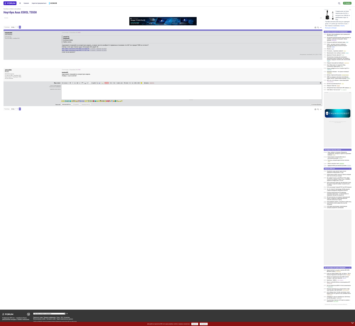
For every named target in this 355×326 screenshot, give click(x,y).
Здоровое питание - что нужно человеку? (338, 71)
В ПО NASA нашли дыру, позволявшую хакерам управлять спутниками (337, 207)
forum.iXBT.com (68, 321)
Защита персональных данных (64, 319)
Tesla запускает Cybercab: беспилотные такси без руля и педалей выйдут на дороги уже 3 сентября (339, 184)
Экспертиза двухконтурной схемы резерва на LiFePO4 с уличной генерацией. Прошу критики (339, 39)
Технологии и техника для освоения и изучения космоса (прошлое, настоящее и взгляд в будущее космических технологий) (338, 58)
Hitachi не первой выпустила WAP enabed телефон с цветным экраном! (338, 277)
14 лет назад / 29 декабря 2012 (71, 32)
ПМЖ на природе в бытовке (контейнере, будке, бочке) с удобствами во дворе (338, 77)
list (114, 83)
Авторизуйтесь (66, 104)
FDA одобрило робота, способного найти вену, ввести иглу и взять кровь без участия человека (339, 203)
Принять (194, 324)
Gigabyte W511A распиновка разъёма (337, 165)
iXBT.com (36, 321)
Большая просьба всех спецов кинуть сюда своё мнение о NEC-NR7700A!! (338, 289)
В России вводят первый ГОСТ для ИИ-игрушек (339, 187)
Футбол (329, 49)
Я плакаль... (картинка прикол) (335, 51)
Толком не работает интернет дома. (336, 42)
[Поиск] (339, 3)
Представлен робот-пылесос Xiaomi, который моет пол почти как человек (339, 175)
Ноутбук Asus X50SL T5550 (20, 12)
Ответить (318, 32)
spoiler (94, 83)
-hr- (130, 83)
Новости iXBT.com (330, 168)
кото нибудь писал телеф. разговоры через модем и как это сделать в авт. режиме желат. (339, 293)
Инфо (313, 32)
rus (132, 83)
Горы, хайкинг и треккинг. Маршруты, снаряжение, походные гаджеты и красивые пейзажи (339, 154)
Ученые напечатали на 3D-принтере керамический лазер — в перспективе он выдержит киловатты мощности (338, 194)
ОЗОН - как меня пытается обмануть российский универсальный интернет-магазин (337, 46)
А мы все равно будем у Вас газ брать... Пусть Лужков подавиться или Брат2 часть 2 (339, 274)
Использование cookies (39, 319)
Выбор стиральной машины (334, 75)
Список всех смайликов (55, 86)
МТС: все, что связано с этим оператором (338, 80)
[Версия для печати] (315, 27)
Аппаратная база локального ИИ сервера (338, 87)
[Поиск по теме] (318, 27)
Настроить (204, 324)
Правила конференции (50, 317)
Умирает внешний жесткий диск (335, 63)
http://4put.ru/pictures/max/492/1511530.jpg (84, 48)
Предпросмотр (85, 104)
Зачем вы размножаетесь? (334, 83)
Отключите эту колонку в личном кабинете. (336, 304)
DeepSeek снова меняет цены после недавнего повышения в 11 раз (336, 172)
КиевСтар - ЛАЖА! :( (332, 280)
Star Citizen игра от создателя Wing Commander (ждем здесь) (336, 65)
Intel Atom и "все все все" (333, 89)
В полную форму (316, 104)
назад (12, 27)
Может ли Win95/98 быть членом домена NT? (338, 282)
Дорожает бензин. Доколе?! (334, 55)
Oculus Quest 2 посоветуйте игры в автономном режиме (337, 157)
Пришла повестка (331, 85)
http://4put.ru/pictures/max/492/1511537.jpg (84, 50)
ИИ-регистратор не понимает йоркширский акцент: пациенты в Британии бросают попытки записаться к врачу (338, 198)
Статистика (67, 317)
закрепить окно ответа (55, 89)
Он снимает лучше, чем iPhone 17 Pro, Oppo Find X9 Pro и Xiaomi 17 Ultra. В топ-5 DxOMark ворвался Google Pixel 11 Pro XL (338, 179)
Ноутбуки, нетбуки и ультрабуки (12, 9)
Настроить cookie (51, 319)
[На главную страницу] (10, 3)
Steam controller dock (333, 163)
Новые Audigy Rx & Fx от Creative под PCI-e (338, 68)
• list (111, 83)
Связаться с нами (38, 317)
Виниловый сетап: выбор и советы (336, 53)
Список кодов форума (55, 85)
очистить (152, 83)
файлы (147, 83)
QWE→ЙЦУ (137, 83)
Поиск (58, 317)
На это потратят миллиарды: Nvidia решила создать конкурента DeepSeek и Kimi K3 (338, 190)
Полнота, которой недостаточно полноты (338, 160)
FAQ (62, 317)
